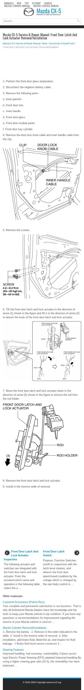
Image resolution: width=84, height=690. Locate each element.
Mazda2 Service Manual (46, 6)
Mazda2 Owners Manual (17, 6)
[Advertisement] (42, 65)
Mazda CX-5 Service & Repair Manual (21, 43)
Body (44, 43)
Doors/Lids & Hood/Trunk (61, 43)
